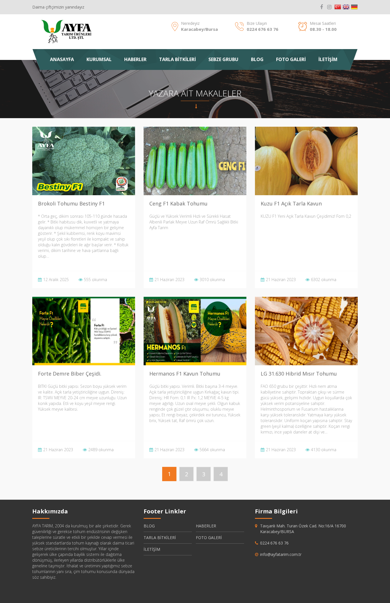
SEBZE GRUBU (223, 59)
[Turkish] (337, 7)
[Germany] (354, 7)
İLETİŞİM (327, 59)
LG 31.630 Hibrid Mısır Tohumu (299, 373)
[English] (346, 7)
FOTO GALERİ (291, 59)
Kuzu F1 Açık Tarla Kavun (291, 203)
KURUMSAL (99, 59)
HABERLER (135, 59)
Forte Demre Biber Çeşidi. (69, 373)
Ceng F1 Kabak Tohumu (178, 203)
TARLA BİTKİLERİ (177, 59)
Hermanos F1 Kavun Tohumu (184, 373)
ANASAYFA (62, 59)
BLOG (257, 59)
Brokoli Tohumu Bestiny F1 (71, 203)
